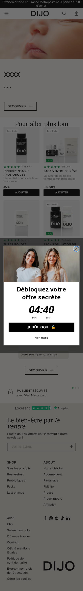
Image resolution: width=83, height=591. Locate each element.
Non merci (41, 337)
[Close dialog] (76, 248)
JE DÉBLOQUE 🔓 (41, 327)
